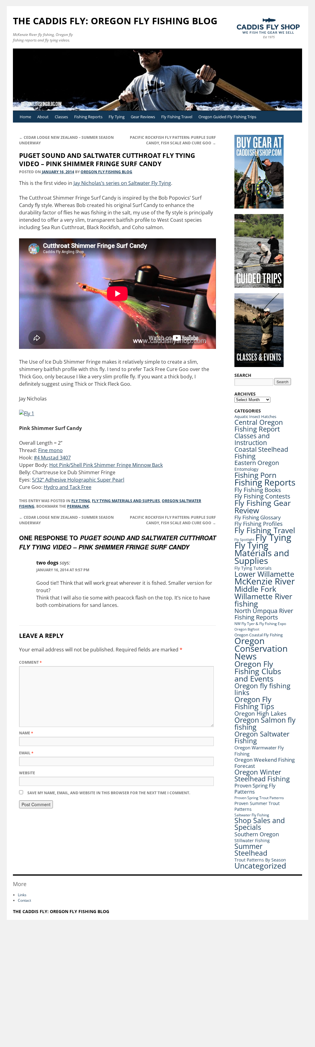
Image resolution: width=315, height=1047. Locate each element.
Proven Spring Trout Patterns (259, 797)
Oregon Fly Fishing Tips (254, 702)
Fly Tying (117, 116)
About (43, 116)
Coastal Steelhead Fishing (261, 452)
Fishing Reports (88, 116)
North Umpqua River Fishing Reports (263, 614)
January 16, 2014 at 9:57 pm (62, 569)
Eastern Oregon (256, 463)
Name (26, 733)
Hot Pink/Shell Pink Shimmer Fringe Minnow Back (106, 465)
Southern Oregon (256, 834)
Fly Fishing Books (257, 490)
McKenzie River (264, 581)
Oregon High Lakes (260, 713)
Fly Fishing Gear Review (262, 506)
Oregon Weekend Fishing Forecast (264, 762)
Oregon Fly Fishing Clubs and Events (257, 671)
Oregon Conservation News (261, 648)
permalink (78, 506)
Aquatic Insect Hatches (255, 416)
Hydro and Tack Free (67, 487)
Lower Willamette (264, 574)
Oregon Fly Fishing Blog (106, 171)
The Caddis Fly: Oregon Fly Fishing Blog (115, 20)
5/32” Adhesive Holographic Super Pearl (78, 479)
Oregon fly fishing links (262, 689)
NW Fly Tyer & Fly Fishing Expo (260, 623)
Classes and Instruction (252, 439)
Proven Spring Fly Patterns (255, 788)
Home (25, 116)
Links (22, 894)
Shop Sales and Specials (259, 824)
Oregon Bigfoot (246, 629)
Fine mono (50, 450)
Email (26, 753)
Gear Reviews (143, 116)
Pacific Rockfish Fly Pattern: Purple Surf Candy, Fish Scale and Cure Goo (173, 140)
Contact (24, 900)
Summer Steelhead (250, 850)
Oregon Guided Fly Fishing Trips (227, 116)
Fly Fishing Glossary (257, 517)
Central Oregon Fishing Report (258, 425)
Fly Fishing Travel (176, 116)
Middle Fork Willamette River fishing (263, 596)
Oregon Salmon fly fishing (265, 723)
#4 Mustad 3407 (52, 457)
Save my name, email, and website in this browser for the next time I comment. (108, 792)
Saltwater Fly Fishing (251, 815)
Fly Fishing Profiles (258, 523)
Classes (61, 116)
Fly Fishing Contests (262, 496)
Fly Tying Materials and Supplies (126, 500)
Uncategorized (260, 866)
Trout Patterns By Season (260, 860)
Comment (30, 662)
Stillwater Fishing (252, 840)
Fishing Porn (255, 475)
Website (27, 772)
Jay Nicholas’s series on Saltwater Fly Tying (122, 183)
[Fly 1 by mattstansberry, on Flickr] (26, 413)
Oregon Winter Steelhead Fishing (262, 775)
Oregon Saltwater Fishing (261, 737)
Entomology (246, 469)
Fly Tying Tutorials (253, 568)
